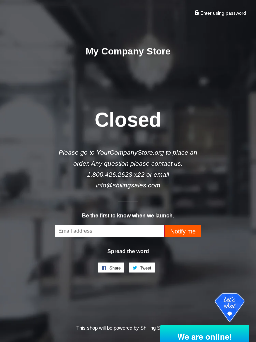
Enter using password (222, 13)
